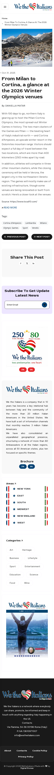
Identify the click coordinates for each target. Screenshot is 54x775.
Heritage (27, 550)
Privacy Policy (25, 756)
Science (34, 574)
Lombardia (30, 223)
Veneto (35, 227)
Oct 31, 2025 (8, 72)
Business (14, 558)
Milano (43, 223)
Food (12, 583)
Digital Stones (27, 768)
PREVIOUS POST (16, 236)
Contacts (22, 750)
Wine (27, 583)
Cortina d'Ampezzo (12, 223)
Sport (25, 227)
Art (11, 550)
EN (31, 369)
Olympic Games (10, 227)
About (7, 750)
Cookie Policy (39, 750)
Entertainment (32, 566)
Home (4, 18)
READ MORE (10, 207)
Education (15, 574)
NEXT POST (43, 236)
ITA (22, 369)
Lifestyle (32, 558)
